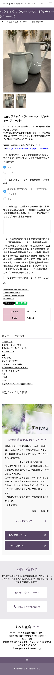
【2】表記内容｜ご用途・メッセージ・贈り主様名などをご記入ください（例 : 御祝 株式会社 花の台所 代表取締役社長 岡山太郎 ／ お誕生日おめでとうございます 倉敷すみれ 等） (26, 211)
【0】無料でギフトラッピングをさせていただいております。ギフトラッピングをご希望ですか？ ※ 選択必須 (27, 158)
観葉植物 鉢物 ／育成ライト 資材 (15, 367)
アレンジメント (8, 351)
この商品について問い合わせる (13, 295)
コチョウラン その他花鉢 (12, 364)
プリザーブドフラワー (11, 361)
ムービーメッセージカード (12, 370)
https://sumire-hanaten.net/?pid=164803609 (27, 148)
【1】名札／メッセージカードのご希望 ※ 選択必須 (26, 181)
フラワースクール (16, 545)
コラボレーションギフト (11, 345)
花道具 (4, 377)
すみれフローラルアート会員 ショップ (17, 383)
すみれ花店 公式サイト (18, 535)
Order (4, 380)
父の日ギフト (7, 341)
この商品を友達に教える (11, 292)
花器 (10, 22)
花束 (3, 354)
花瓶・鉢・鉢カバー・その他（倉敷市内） (29, 22)
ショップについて (23, 520)
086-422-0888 (21, 635)
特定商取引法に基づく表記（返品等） (16, 289)
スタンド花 (6, 357)
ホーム (4, 22)
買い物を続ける (8, 298)
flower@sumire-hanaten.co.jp (27, 648)
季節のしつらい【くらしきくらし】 (16, 348)
